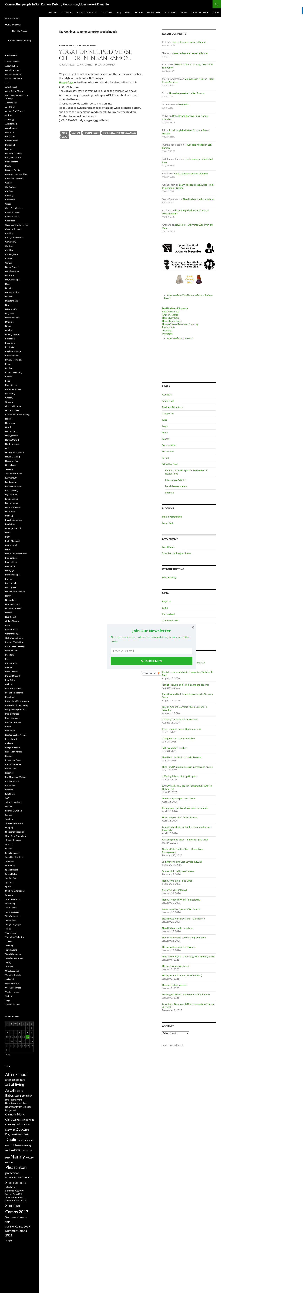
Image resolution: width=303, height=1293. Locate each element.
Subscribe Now (151, 661)
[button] (151, 630)
